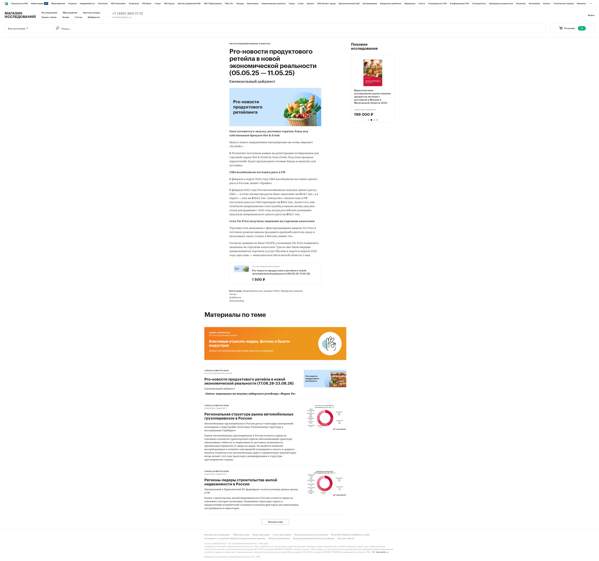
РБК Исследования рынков (266, 266)
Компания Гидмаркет (215, 408)
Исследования (49, 13)
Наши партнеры (261, 535)
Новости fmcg (236, 301)
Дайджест (235, 297)
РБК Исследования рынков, (243, 44)
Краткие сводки (91, 13)
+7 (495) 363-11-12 (127, 13)
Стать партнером (282, 535)
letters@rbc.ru (382, 551)
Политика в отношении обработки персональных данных (234, 538)
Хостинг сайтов (345, 538)
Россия (232, 294)
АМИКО (357, 110)
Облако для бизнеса (279, 538)
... (591, 3)
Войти (591, 15)
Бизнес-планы (49, 17)
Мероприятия (70, 13)
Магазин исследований (20, 15)
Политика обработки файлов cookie (350, 535)
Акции (65, 17)
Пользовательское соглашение (311, 535)
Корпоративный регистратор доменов (313, 538)
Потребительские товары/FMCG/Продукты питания (273, 291)
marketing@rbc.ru (122, 17)
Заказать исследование (217, 535)
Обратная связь (241, 535)
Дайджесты (94, 17)
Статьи (78, 17)
